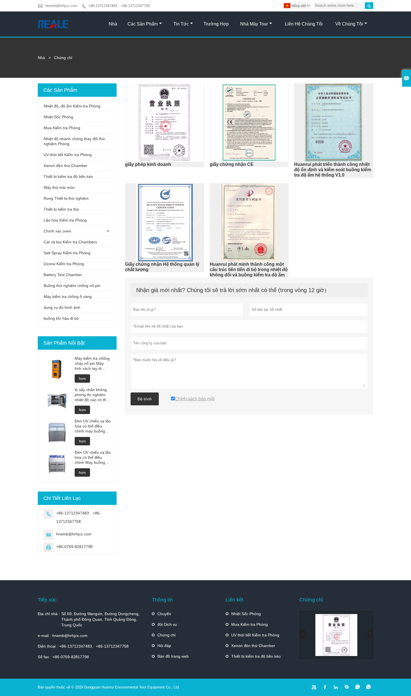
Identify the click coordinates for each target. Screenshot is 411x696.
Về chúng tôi (349, 24)
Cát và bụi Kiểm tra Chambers (70, 242)
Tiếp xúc (47, 600)
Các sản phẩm (142, 24)
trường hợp (216, 24)
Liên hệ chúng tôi (304, 24)
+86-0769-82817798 (74, 546)
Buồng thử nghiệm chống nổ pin (72, 285)
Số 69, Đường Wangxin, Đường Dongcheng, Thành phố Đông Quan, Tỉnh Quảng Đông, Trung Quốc (100, 619)
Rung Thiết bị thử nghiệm (66, 198)
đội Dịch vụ (167, 624)
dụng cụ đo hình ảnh (62, 307)
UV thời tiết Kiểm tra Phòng (68, 154)
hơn (82, 378)
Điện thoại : (48, 646)
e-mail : (44, 635)
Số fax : (44, 657)
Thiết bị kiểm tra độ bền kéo (68, 176)
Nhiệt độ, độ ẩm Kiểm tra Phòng (72, 106)
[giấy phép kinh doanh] (336, 635)
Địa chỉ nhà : (49, 614)
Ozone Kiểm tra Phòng (64, 264)
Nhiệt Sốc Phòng (58, 117)
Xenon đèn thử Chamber (66, 165)
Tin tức (181, 24)
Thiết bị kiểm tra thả (61, 209)
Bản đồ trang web (173, 656)
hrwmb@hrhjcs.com (61, 6)
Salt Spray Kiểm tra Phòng (67, 253)
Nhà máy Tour (254, 24)
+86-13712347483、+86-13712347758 (119, 6)
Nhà (113, 24)
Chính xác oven (57, 231)
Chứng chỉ (166, 635)
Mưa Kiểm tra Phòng (62, 128)
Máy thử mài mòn (59, 187)
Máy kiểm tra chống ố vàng (68, 296)
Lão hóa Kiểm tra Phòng (65, 220)
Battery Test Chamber (63, 274)
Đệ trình (145, 399)
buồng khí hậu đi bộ (61, 318)
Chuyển (164, 614)
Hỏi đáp (164, 645)
